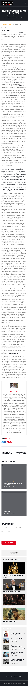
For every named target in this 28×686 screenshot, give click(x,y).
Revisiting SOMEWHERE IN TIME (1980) (17, 653)
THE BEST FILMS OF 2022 (9, 621)
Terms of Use (9, 677)
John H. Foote (15, 663)
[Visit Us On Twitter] (11, 552)
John (18, 15)
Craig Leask (14, 641)
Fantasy (6, 438)
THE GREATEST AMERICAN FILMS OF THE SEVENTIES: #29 (13, 510)
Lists (7, 507)
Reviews (5, 24)
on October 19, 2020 (8, 513)
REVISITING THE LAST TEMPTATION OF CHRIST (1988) (13, 484)
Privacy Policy (18, 677)
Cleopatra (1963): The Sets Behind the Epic (17, 639)
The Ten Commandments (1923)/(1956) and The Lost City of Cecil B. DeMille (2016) (18, 647)
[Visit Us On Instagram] (16, 552)
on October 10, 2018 (17, 24)
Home (8, 15)
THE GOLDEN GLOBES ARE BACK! (11, 592)
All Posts (13, 15)
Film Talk (5, 481)
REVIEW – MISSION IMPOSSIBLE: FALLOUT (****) (18, 632)
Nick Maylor (14, 634)
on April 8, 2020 (7, 486)
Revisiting (10, 24)
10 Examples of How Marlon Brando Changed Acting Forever (17, 660)
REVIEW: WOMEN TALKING (10, 606)
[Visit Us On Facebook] (14, 552)
